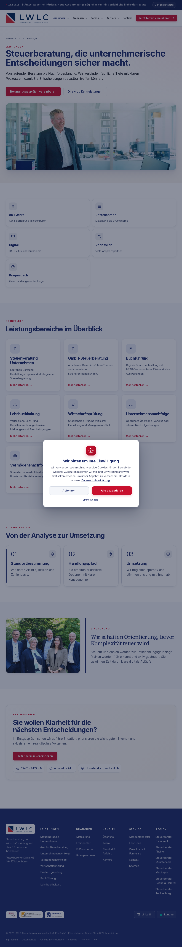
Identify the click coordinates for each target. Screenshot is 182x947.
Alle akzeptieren (112, 490)
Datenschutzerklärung (95, 480)
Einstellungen (90, 499)
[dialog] (91, 473)
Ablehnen (68, 490)
